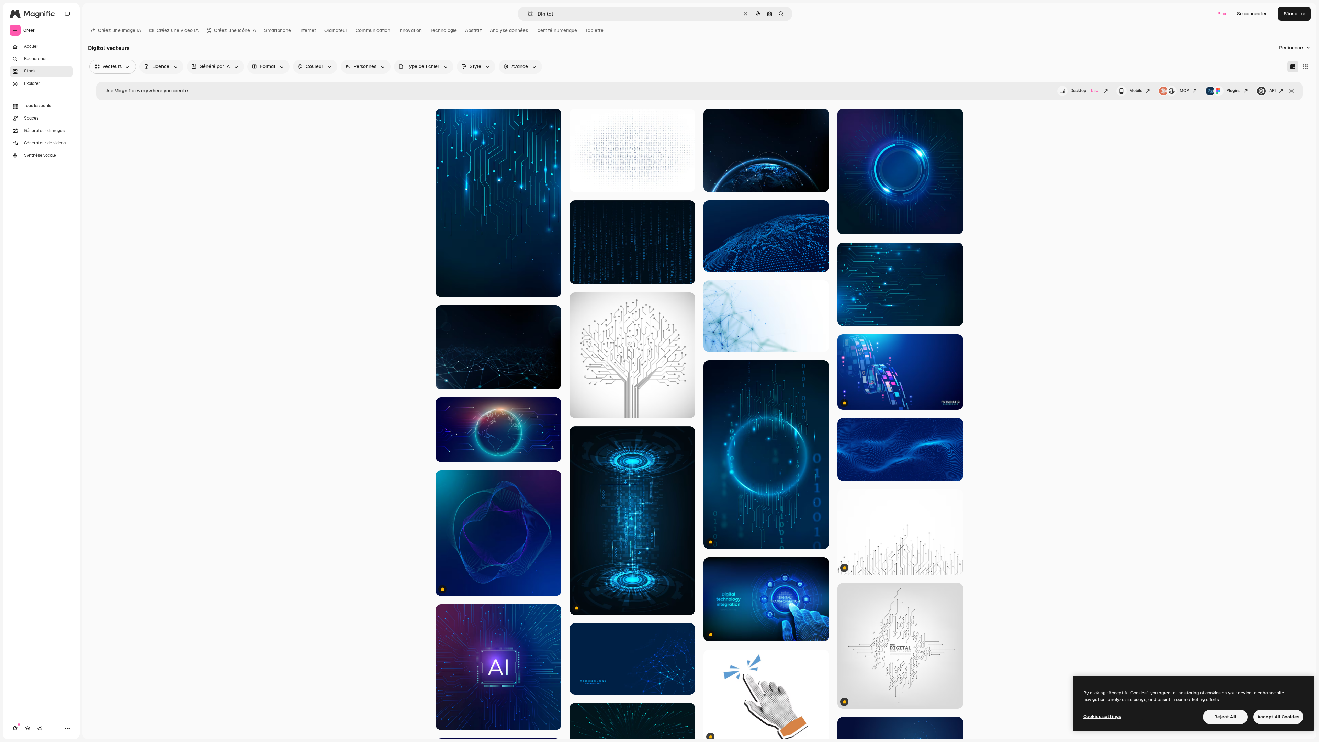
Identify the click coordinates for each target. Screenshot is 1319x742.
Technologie (443, 30)
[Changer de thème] (39, 728)
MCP (1184, 90)
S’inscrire (1294, 14)
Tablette (594, 30)
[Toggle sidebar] (67, 13)
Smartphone (277, 30)
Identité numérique (556, 30)
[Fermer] (1291, 91)
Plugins (1233, 90)
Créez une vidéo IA (178, 30)
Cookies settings (1102, 716)
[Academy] (27, 728)
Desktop (1084, 90)
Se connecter (1252, 14)
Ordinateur (335, 30)
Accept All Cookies (1278, 717)
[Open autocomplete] (527, 13)
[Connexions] (15, 728)
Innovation (410, 30)
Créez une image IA (119, 30)
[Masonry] (1292, 66)
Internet (307, 30)
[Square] (1305, 66)
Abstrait (473, 30)
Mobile (1135, 90)
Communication (373, 30)
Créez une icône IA (235, 30)
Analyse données (509, 30)
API (1272, 90)
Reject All (1225, 717)
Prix (1222, 14)
